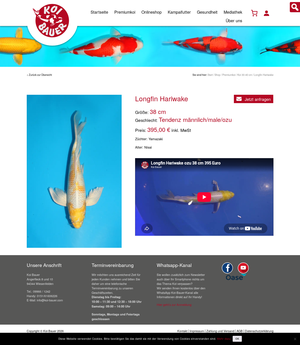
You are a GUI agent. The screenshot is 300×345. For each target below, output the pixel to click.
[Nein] (295, 339)
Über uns (234, 20)
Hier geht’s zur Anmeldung (174, 304)
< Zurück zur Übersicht (39, 75)
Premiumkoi (124, 12)
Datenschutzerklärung (259, 331)
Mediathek (233, 12)
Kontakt (182, 331)
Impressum (197, 331)
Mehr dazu (224, 338)
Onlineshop (151, 12)
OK (237, 338)
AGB (240, 331)
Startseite (99, 12)
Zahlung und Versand (220, 331)
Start (210, 75)
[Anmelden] (266, 13)
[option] (74, 171)
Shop (217, 75)
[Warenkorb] (254, 13)
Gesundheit (207, 12)
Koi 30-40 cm (244, 75)
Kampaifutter (179, 12)
